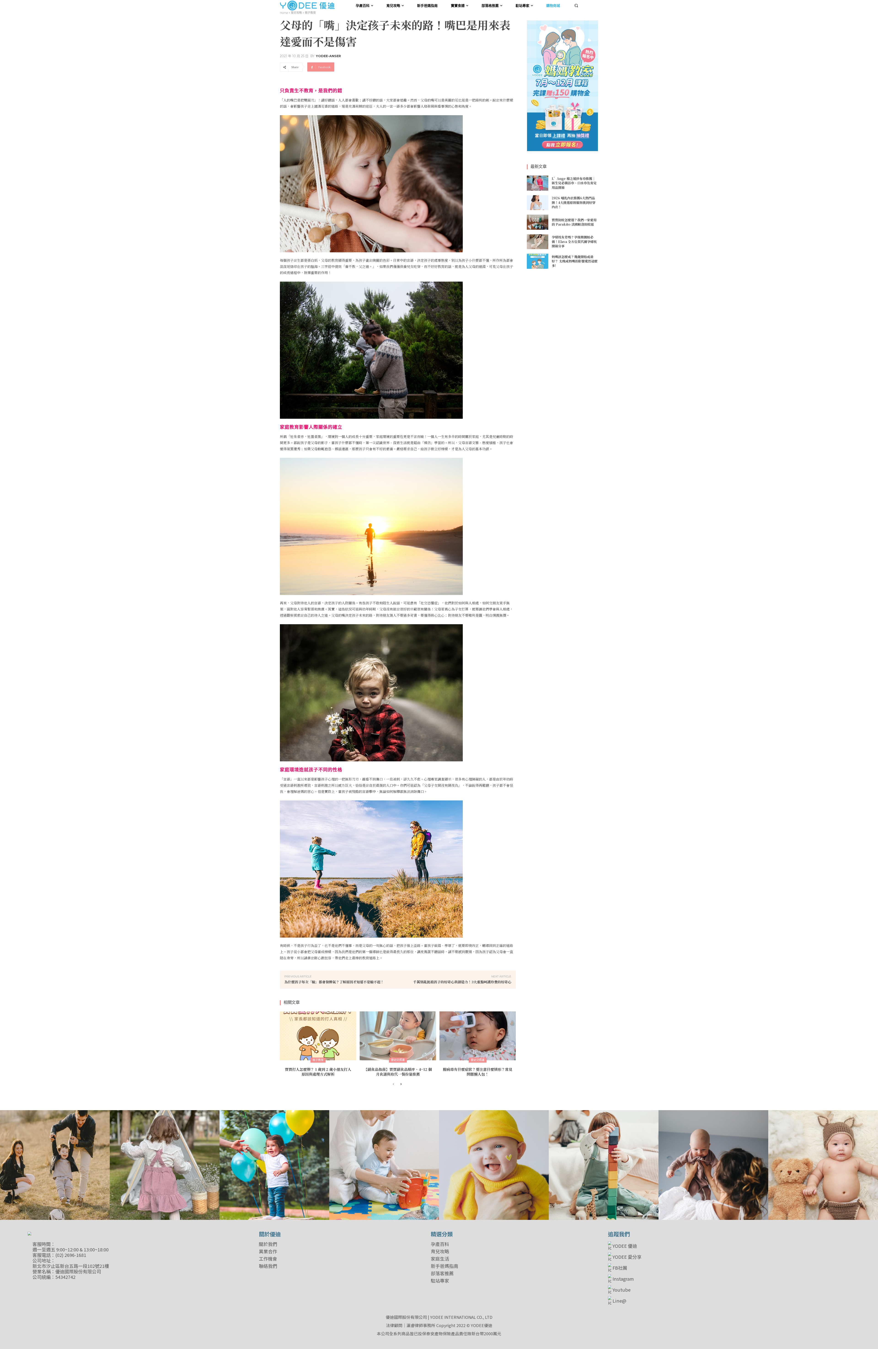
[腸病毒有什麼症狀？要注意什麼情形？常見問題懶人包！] (477, 1035)
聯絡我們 (268, 1266)
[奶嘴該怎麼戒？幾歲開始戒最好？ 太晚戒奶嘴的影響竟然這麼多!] (537, 261)
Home (284, 12)
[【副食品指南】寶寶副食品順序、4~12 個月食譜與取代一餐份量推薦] (398, 1035)
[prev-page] (393, 1084)
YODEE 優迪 (625, 1245)
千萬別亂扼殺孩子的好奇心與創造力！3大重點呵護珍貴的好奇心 (462, 981)
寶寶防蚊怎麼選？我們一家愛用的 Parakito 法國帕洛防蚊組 (574, 222)
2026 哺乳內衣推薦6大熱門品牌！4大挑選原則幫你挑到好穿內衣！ (573, 202)
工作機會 (268, 1258)
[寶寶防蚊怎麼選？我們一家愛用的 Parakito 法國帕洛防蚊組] (537, 222)
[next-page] (401, 1084)
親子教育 (310, 12)
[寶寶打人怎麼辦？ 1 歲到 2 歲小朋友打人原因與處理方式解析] (318, 1035)
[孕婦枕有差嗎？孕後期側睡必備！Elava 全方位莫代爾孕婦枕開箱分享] (537, 241)
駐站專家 (440, 1280)
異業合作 (268, 1251)
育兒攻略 (296, 12)
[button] (576, 5)
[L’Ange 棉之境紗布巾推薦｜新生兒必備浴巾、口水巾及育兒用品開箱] (537, 183)
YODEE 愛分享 (627, 1256)
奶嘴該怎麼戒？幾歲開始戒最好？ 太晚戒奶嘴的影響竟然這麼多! (574, 261)
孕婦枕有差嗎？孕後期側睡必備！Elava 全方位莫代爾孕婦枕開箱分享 (574, 241)
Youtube (622, 1289)
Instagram (623, 1278)
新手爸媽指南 (444, 1266)
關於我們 (268, 1244)
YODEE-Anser (328, 56)
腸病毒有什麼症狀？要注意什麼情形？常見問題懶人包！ (477, 1072)
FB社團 (620, 1267)
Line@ (619, 1300)
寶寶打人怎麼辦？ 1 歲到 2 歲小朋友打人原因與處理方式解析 (318, 1072)
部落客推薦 (442, 1273)
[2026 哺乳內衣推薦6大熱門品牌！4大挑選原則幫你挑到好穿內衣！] (537, 202)
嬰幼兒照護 (398, 1060)
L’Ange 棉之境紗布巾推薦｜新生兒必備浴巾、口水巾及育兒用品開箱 (574, 183)
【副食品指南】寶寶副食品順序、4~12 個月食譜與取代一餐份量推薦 (398, 1072)
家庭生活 (440, 1258)
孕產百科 (440, 1244)
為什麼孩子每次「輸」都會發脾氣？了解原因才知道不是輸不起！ (334, 981)
